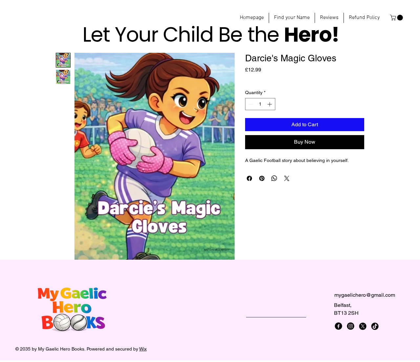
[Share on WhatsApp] (274, 178)
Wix (143, 349)
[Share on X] (287, 178)
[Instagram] (350, 326)
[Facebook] (338, 326)
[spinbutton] (260, 104)
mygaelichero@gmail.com (364, 295)
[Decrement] (250, 104)
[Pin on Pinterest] (262, 178)
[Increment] (270, 104)
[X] (362, 326)
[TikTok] (374, 326)
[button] (397, 18)
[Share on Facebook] (249, 178)
